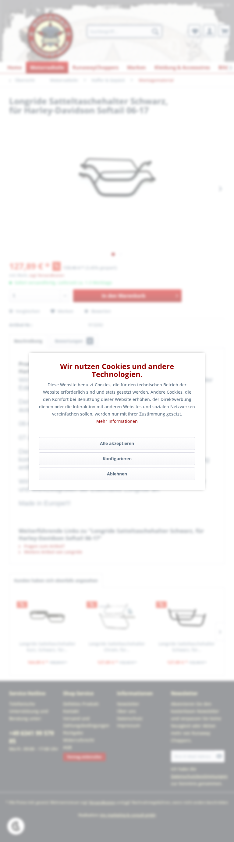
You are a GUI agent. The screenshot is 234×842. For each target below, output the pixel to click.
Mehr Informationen (117, 421)
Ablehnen (117, 474)
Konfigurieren (117, 458)
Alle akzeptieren (117, 443)
